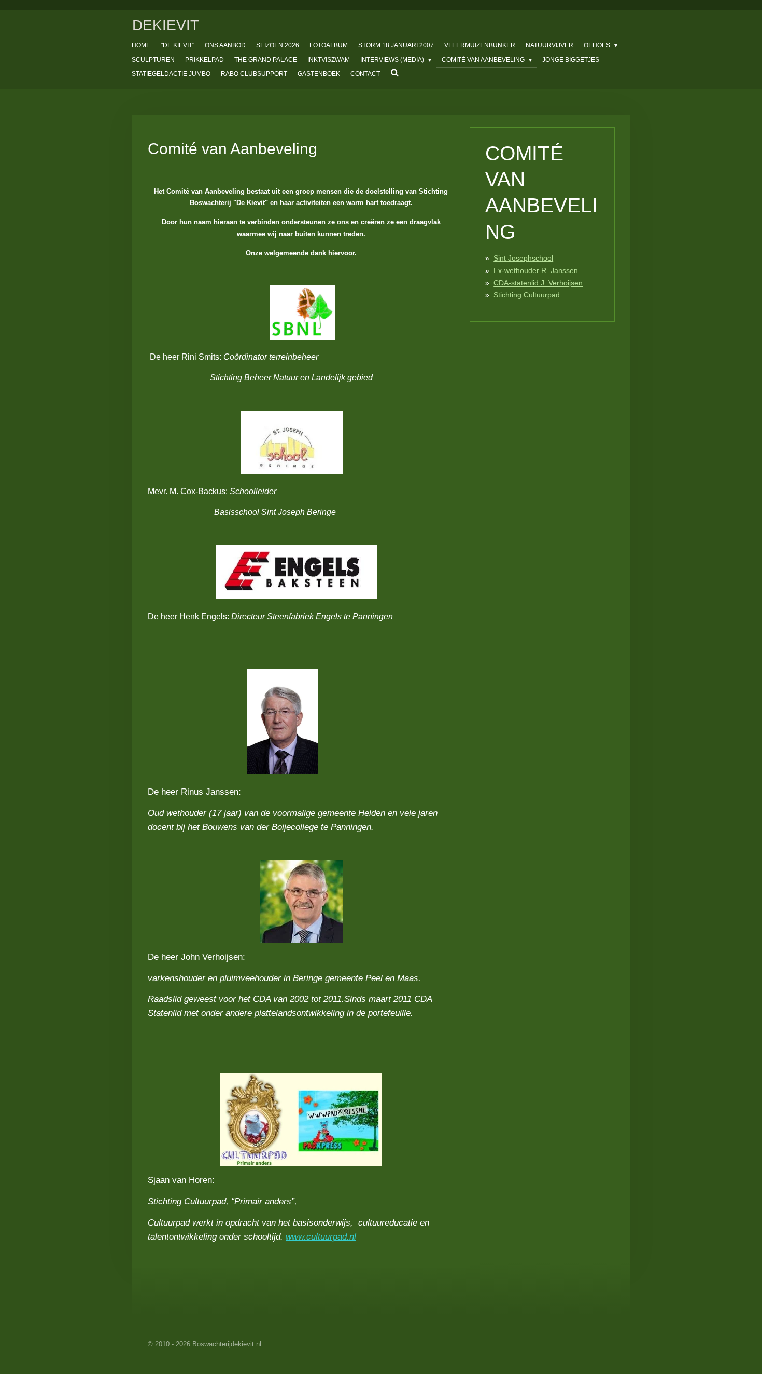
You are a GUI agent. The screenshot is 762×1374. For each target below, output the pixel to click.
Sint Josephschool (523, 258)
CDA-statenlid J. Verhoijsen (538, 283)
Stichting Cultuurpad (526, 295)
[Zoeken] (394, 72)
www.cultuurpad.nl (321, 1237)
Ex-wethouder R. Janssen (535, 270)
